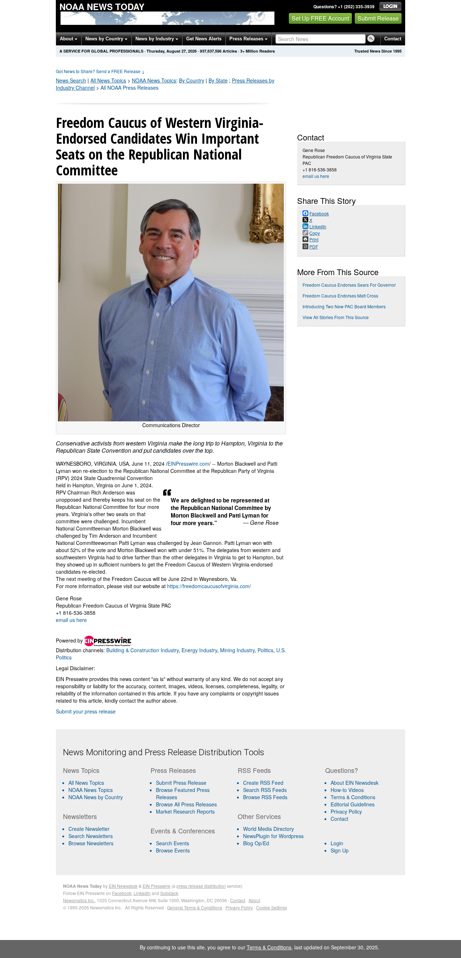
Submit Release (378, 18)
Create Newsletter (88, 828)
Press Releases (247, 38)
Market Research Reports (185, 811)
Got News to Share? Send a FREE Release (100, 71)
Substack (169, 893)
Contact (392, 38)
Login (337, 843)
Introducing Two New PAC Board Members (344, 306)
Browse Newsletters (90, 843)
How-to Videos (347, 789)
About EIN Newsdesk (355, 782)
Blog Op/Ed (256, 843)
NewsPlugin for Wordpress (273, 836)
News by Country (105, 38)
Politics (265, 650)
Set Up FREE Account (320, 18)
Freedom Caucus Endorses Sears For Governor (349, 285)
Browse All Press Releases (186, 804)
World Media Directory (268, 828)
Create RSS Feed (263, 782)
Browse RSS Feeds (265, 797)
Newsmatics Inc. (79, 900)
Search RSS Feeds (265, 789)
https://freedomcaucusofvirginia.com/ (209, 586)
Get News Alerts (203, 38)
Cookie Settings (271, 907)
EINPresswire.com (188, 463)
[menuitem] (103, 789)
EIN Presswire (156, 886)
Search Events (172, 843)
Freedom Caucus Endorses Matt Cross (340, 295)
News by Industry (155, 38)
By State (218, 80)
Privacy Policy (346, 811)
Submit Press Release (181, 782)
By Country (191, 80)
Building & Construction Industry (142, 650)
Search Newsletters (90, 836)
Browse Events (173, 850)
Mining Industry (237, 650)
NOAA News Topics (90, 789)
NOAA (154, 80)
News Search (71, 80)
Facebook (121, 893)
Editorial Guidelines (353, 804)
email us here (71, 619)
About (67, 38)
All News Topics (108, 80)
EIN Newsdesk (123, 886)
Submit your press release (86, 711)
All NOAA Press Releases (129, 87)
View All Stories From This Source (336, 317)
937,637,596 (210, 51)
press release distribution (201, 886)
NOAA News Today (101, 6)
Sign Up (340, 850)
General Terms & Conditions (194, 907)
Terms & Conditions (353, 797)
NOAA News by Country (95, 797)
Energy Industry (199, 650)
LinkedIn (142, 893)
